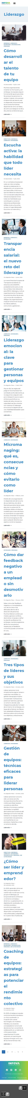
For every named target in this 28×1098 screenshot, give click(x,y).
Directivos (7, 139)
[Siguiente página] (22, 1052)
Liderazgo (13, 43)
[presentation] (14, 33)
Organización (15, 44)
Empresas (7, 43)
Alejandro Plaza (10, 277)
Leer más (8, 114)
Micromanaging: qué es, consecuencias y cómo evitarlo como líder (13, 467)
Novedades (7, 44)
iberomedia (9, 84)
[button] (14, 3)
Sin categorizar (16, 946)
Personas (7, 46)
